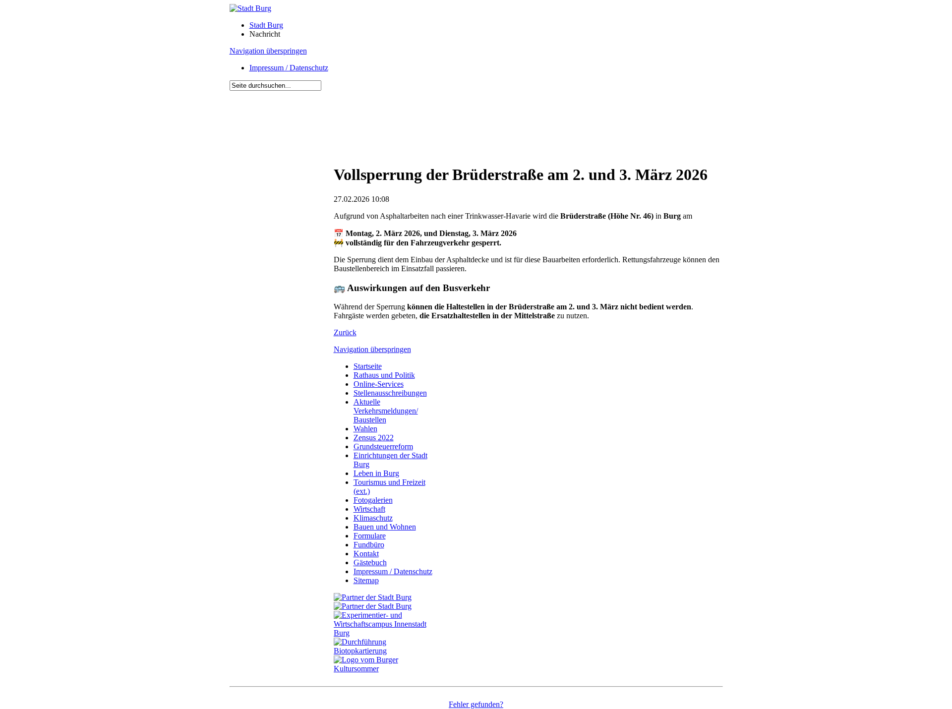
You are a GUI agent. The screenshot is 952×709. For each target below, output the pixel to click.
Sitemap (366, 580)
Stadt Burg (266, 25)
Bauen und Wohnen (385, 527)
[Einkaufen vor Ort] (373, 597)
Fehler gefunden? (476, 704)
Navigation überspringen (268, 51)
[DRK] (386, 668)
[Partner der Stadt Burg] (373, 606)
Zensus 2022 (374, 437)
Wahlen (365, 428)
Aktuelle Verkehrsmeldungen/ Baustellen (386, 411)
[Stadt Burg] (250, 8)
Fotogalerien (373, 500)
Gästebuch (370, 562)
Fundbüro (369, 544)
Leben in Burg (376, 473)
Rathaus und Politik (384, 375)
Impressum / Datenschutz (288, 67)
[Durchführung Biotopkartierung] (386, 651)
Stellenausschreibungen (390, 393)
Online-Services (379, 384)
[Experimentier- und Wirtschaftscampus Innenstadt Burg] (386, 633)
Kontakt (366, 553)
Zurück (345, 332)
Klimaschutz (373, 518)
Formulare (370, 536)
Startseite (368, 366)
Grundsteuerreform (383, 446)
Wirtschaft (369, 509)
